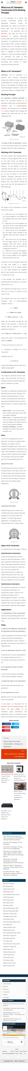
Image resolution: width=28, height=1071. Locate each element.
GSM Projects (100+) (8, 919)
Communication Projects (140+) (11, 894)
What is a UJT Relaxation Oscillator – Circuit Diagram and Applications (13, 1014)
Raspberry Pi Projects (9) (9, 946)
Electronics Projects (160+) (10, 913)
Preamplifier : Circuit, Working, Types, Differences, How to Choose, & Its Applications (6, 814)
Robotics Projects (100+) (9, 952)
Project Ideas (6, 992)
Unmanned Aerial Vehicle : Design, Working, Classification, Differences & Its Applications (7, 778)
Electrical (5, 986)
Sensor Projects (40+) (8, 954)
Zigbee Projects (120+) (9, 965)
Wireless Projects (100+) (9, 963)
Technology (6, 997)
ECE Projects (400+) (8, 900)
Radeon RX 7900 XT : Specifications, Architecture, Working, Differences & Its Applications (13, 867)
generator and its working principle (12, 706)
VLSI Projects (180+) (8, 960)
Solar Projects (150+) (8, 957)
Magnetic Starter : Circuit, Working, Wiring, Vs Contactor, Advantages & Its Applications (20, 795)
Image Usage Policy (16, 1051)
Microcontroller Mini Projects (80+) (12, 932)
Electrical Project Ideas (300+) (11, 911)
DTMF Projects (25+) (8, 897)
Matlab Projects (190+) (9, 930)
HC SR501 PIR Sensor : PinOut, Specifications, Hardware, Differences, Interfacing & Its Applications (13, 873)
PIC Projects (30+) (8, 941)
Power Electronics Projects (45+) (11, 943)
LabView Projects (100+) (9, 927)
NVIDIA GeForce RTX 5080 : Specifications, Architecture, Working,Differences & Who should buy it (13, 861)
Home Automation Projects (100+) (11, 922)
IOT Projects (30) (7, 924)
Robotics (5, 994)
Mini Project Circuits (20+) (9, 935)
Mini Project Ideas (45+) (9, 938)
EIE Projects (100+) (8, 905)
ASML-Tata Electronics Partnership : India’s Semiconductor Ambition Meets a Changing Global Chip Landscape (13, 838)
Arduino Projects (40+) (9, 889)
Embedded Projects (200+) (10, 916)
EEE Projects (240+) (8, 902)
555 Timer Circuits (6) (8, 883)
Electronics (6, 989)
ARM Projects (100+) (8, 891)
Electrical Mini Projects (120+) (10, 908)
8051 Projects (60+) (8, 886)
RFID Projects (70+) (8, 949)
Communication (7, 983)
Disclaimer (9, 1053)
